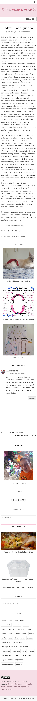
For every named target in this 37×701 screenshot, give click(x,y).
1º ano (4, 621)
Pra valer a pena (13, 698)
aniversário (17, 625)
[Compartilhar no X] (12, 230)
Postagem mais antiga (25, 435)
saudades (20, 236)
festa (10, 638)
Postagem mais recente (12, 433)
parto (24, 651)
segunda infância (7, 660)
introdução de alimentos (9, 647)
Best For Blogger (29, 698)
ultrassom (19, 664)
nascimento (16, 651)
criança (29, 629)
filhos (16, 638)
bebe (3, 629)
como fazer (20, 629)
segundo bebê (19, 660)
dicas (10, 634)
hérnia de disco (6, 642)
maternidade (6, 651)
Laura (22, 621)
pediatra (31, 651)
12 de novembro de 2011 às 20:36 (15, 373)
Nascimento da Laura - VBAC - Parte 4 (18, 587)
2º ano (10, 621)
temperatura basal (7, 664)
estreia (31, 634)
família (4, 638)
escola (24, 634)
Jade (13, 236)
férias (22, 638)
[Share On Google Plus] (20, 230)
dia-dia (4, 634)
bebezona (11, 629)
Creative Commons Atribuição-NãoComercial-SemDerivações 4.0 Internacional (17, 686)
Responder (32, 398)
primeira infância (7, 655)
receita (17, 655)
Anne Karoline (12, 371)
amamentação (6, 625)
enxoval (17, 634)
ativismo (26, 625)
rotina (24, 655)
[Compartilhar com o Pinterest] (16, 230)
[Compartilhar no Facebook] (8, 230)
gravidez (30, 638)
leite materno (24, 647)
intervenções (18, 642)
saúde (30, 655)
